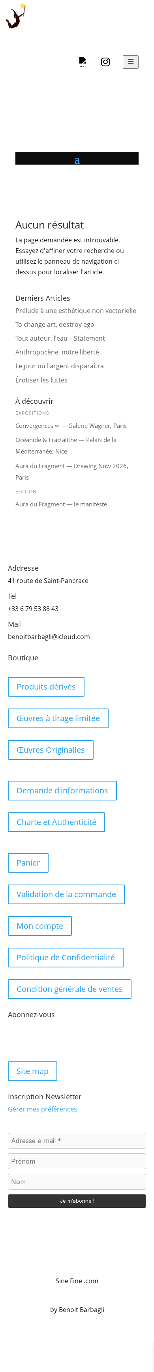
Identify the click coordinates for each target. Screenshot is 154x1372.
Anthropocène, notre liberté (57, 352)
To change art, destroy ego (54, 324)
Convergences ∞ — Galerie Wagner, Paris (71, 425)
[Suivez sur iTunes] (61, 1040)
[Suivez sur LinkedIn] (45, 1040)
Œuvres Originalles (51, 749)
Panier (28, 862)
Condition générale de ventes (70, 989)
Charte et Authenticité (56, 822)
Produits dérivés (46, 686)
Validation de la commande (66, 894)
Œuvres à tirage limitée (58, 718)
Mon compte (40, 925)
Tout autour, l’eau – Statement (60, 338)
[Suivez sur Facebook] (14, 1040)
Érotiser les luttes (42, 380)
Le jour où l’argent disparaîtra (60, 366)
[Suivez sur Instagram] (30, 1040)
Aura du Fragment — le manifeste (61, 504)
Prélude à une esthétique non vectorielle (75, 310)
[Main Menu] (131, 62)
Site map (33, 1071)
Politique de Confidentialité (66, 957)
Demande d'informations (62, 790)
